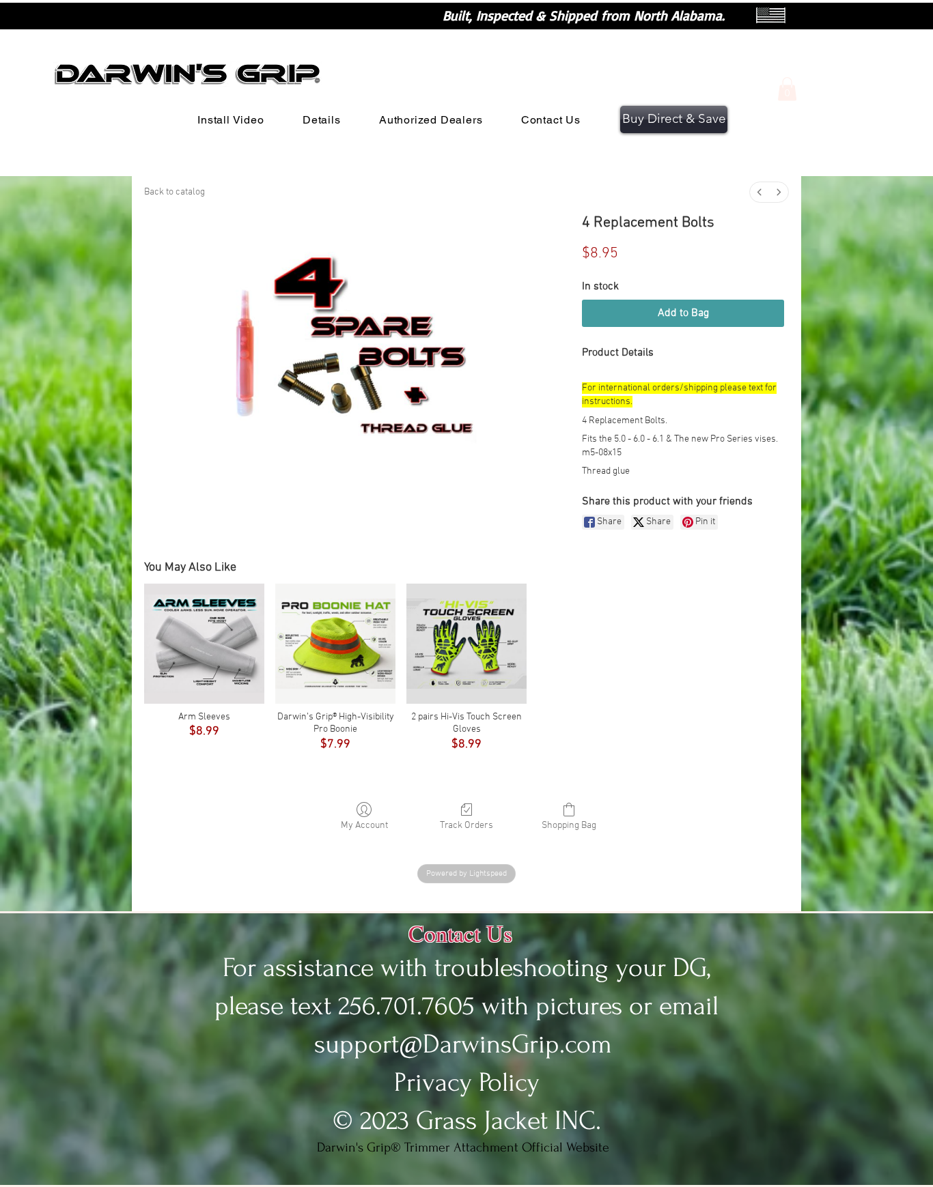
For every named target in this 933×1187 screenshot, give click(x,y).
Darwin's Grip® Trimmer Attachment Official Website (463, 1147)
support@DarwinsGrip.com (463, 1044)
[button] (787, 89)
